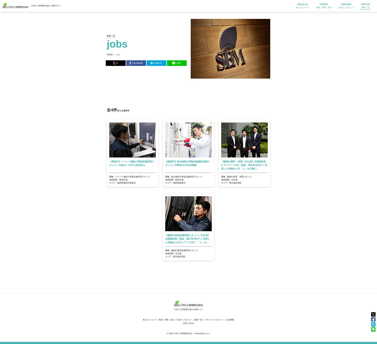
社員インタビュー (184, 320)
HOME (110, 54)
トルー (207, 333)
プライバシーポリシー (214, 320)
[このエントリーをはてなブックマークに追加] (373, 324)
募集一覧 (198, 320)
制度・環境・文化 (166, 320)
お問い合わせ (188, 323)
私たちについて (149, 320)
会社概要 (230, 320)
